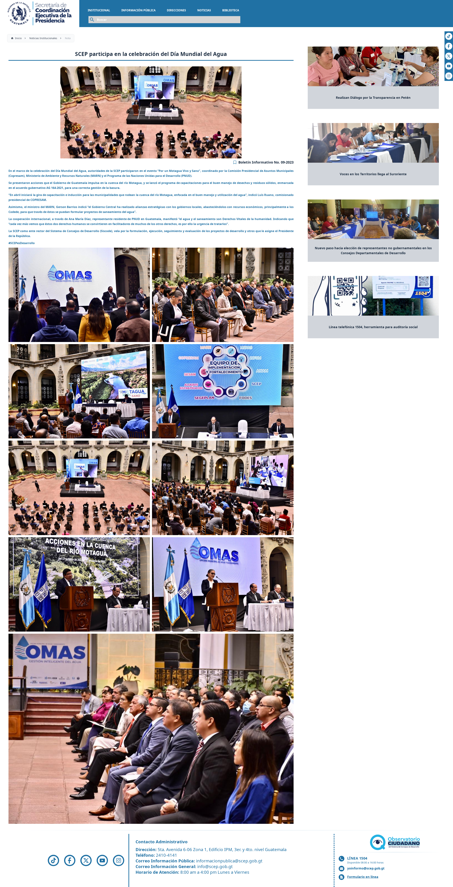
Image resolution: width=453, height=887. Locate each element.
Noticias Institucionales (43, 38)
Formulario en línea (362, 877)
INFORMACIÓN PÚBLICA (138, 10)
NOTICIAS (204, 10)
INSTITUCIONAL (99, 10)
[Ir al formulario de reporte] (395, 842)
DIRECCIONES (176, 10)
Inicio (18, 38)
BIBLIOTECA (230, 10)
